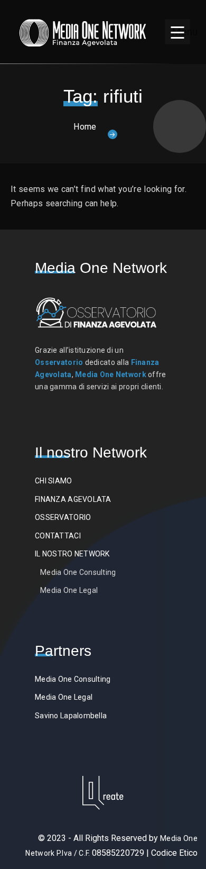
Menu (181, 31)
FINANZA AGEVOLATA (73, 499)
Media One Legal (69, 590)
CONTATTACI (58, 536)
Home (84, 127)
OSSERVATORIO (63, 517)
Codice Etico (174, 853)
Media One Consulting (78, 572)
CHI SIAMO (53, 481)
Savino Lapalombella (71, 715)
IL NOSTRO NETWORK (72, 554)
